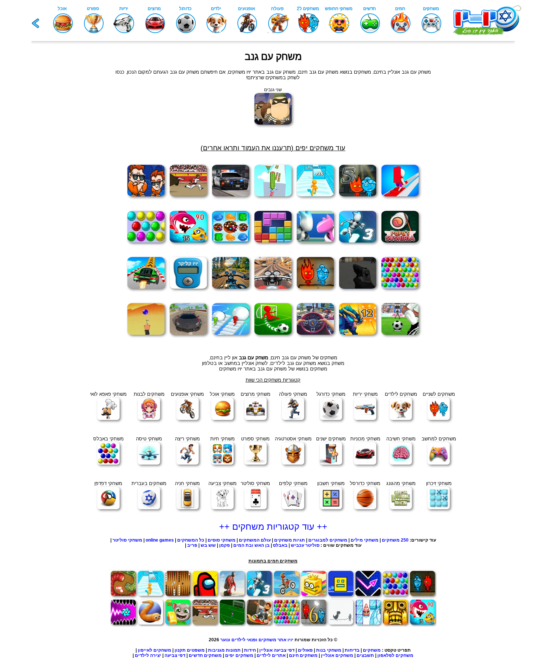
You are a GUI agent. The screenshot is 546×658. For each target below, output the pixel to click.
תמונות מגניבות (224, 650)
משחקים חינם (303, 655)
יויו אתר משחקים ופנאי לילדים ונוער (256, 639)
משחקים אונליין (337, 655)
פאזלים (305, 650)
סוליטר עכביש (305, 545)
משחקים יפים (239, 655)
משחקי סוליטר (127, 540)
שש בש (208, 545)
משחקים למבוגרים (327, 540)
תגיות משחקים (289, 540)
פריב (192, 545)
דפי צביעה (175, 655)
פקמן (224, 545)
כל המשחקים (190, 540)
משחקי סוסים (221, 540)
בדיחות (352, 650)
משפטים (196, 650)
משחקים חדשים (205, 655)
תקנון (180, 650)
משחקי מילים (364, 540)
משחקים (372, 650)
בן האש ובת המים (251, 545)
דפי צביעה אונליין (277, 650)
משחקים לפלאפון (395, 655)
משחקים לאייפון (154, 650)
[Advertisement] (57, 168)
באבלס (280, 545)
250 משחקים (395, 540)
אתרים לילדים (271, 655)
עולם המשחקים (254, 540)
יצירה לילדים (148, 655)
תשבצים (365, 655)
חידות (250, 650)
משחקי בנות (328, 650)
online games (160, 540)
